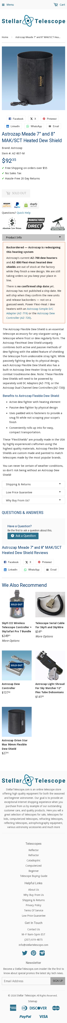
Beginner (33, 870)
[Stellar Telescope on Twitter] (25, 954)
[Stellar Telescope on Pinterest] (33, 954)
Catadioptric (33, 860)
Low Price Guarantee (33, 492)
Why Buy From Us (33, 894)
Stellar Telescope (26, 995)
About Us (33, 889)
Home (5, 37)
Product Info (33, 237)
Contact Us (33, 929)
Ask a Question (25, 536)
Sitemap (32, 1001)
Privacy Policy (33, 905)
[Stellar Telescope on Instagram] (42, 954)
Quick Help (24, 212)
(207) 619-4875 (33, 939)
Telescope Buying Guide (33, 875)
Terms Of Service (33, 910)
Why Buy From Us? (33, 500)
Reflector (33, 850)
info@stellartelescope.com (33, 944)
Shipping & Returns (33, 484)
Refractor (33, 855)
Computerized (33, 865)
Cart (62, 4)
